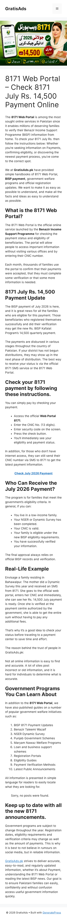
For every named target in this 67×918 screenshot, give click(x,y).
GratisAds (15, 8)
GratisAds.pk (14, 861)
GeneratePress (52, 912)
